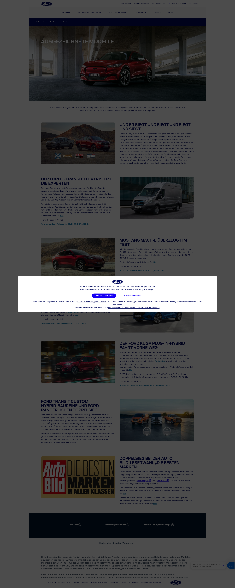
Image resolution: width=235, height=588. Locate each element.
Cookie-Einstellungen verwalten (91, 302)
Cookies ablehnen (132, 296)
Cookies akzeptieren (104, 296)
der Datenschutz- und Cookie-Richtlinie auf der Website (133, 308)
